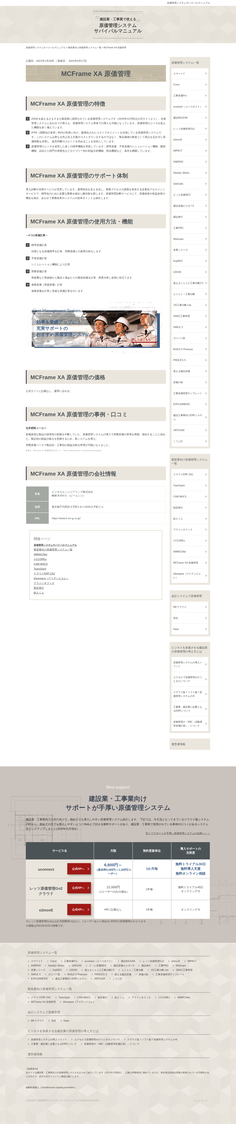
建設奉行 (178, 217)
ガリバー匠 (179, 338)
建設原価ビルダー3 (183, 205)
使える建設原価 (181, 371)
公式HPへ (78, 868)
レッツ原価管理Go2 (184, 128)
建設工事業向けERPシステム (187, 417)
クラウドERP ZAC (183, 474)
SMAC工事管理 (181, 316)
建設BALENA (180, 117)
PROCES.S (179, 360)
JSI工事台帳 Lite (182, 305)
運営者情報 (178, 744)
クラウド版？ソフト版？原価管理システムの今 (187, 694)
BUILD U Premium (183, 349)
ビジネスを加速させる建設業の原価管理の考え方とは (189, 649)
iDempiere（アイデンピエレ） (187, 575)
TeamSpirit (179, 485)
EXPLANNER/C (181, 404)
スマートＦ (179, 73)
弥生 (175, 618)
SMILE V (178, 327)
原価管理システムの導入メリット (187, 664)
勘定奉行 (178, 507)
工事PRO (178, 228)
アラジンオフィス (182, 529)
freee (176, 629)
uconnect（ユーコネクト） (187, 106)
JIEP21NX (179, 430)
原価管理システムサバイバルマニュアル (188, 2)
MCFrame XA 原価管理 (185, 562)
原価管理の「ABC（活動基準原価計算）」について (187, 723)
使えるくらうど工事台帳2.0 (188, 283)
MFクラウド (179, 607)
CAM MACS (179, 496)
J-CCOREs (179, 540)
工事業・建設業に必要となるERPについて (187, 709)
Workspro (178, 239)
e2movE (177, 139)
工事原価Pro (180, 95)
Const (176, 84)
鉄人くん (178, 518)
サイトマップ (200, 1100)
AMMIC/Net (179, 551)
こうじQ (177, 441)
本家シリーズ (180, 250)
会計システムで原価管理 (186, 595)
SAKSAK (178, 184)
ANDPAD (178, 161)
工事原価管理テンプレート (187, 393)
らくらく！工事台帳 (184, 294)
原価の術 (178, 382)
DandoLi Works (181, 172)
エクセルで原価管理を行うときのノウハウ (187, 679)
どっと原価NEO (181, 194)
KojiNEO (178, 261)
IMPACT (177, 150)
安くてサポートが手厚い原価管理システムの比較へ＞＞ (178, 833)
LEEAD (177, 272)
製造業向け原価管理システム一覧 (53, 549)
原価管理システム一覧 (185, 62)
